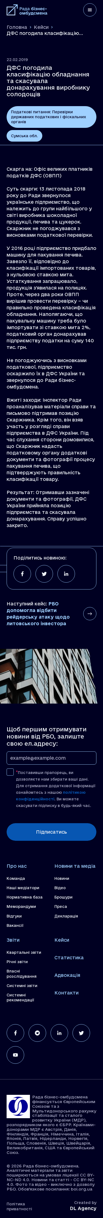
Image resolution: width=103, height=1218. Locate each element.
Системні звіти (22, 985)
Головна (17, 27)
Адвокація (67, 975)
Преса (60, 906)
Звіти (13, 940)
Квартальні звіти (24, 952)
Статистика (69, 957)
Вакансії (15, 925)
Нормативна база (25, 897)
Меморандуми (21, 906)
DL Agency (83, 1208)
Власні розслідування (22, 973)
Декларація (66, 916)
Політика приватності (19, 1206)
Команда (16, 878)
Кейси (41, 27)
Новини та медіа (75, 866)
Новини (61, 878)
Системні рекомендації (20, 997)
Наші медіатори (23, 888)
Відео (60, 888)
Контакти (66, 992)
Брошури (63, 897)
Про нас (17, 866)
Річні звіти (17, 962)
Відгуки (14, 916)
